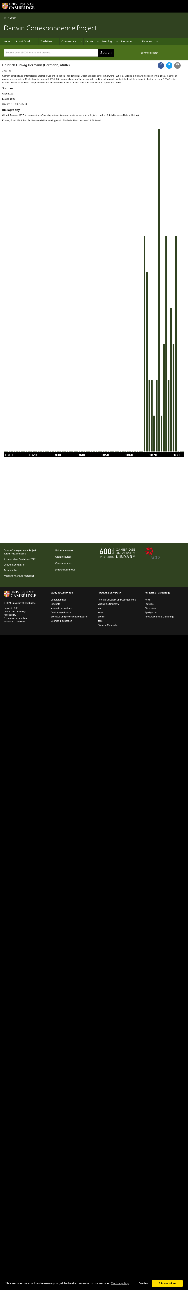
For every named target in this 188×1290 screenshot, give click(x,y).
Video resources (63, 563)
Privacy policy (10, 570)
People (89, 41)
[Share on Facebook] (161, 65)
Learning (107, 41)
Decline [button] (143, 1283)
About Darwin (23, 41)
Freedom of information (15, 618)
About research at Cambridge (159, 616)
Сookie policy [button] (120, 1283)
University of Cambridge (18, 559)
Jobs (100, 621)
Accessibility (10, 615)
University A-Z (10, 608)
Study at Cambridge (62, 592)
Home (5, 17)
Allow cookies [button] (167, 1283)
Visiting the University (108, 604)
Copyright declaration (14, 564)
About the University (109, 592)
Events (101, 616)
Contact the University (15, 611)
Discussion (150, 608)
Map (100, 608)
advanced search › (150, 53)
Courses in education (61, 621)
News (100, 612)
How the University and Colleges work (117, 599)
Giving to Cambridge (108, 625)
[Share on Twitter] (169, 65)
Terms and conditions (14, 621)
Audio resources (63, 557)
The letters (46, 41)
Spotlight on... (151, 612)
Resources (126, 41)
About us (147, 41)
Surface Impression (25, 576)
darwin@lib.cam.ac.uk (15, 553)
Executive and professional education (69, 616)
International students (61, 608)
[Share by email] (177, 65)
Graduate (55, 604)
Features (149, 604)
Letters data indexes (65, 569)
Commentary (69, 41)
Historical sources (64, 550)
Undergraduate (58, 599)
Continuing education (61, 612)
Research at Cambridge (157, 592)
